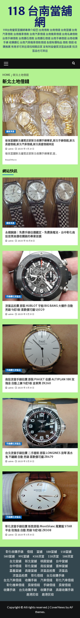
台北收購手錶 (55, 575)
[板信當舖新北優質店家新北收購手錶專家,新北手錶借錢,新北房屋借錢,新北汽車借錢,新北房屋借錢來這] (40, 111)
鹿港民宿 (32, 594)
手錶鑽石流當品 (13, 296)
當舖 (39, 551)
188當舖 (51, 551)
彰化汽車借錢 (65, 580)
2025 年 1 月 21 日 (26, 149)
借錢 (30, 551)
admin (11, 149)
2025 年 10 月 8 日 (26, 241)
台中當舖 (62, 561)
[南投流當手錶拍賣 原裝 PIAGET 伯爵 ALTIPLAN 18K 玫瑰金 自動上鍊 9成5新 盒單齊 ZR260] (40, 349)
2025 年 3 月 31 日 (26, 314)
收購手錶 (31, 580)
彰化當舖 (31, 566)
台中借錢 (15, 566)
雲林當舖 (62, 566)
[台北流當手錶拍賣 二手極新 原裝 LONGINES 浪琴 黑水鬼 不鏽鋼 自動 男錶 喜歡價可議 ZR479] (40, 423)
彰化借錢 (37, 575)
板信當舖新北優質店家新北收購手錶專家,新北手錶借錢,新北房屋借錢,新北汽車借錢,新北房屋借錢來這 (40, 142)
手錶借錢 (49, 585)
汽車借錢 (46, 580)
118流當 (53, 556)
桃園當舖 (46, 561)
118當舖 (65, 551)
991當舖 (23, 556)
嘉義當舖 (15, 570)
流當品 (63, 570)
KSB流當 (38, 556)
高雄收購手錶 (65, 589)
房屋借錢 (34, 585)
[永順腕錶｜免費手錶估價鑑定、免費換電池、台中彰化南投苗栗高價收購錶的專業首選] (40, 202)
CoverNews (57, 607)
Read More (11, 159)
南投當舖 (46, 566)
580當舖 (9, 556)
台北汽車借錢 (12, 580)
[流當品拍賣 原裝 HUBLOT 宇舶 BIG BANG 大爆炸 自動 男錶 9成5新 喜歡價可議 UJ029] (40, 276)
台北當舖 (15, 561)
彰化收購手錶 (14, 551)
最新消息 (10, 131)
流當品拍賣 (47, 570)
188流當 (67, 556)
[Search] (73, 63)
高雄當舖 (31, 570)
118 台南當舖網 (40, 16)
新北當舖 (31, 561)
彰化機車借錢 (15, 585)
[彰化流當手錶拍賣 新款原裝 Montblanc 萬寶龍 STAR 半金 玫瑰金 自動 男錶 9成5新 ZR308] (40, 496)
